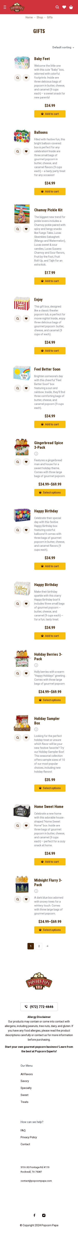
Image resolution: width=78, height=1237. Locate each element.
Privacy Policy (29, 1137)
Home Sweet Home (48, 806)
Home (29, 17)
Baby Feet (42, 58)
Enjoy (38, 299)
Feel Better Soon (47, 369)
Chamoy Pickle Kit (48, 210)
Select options (52, 492)
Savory (25, 1081)
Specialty (26, 1088)
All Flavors (27, 1074)
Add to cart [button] (52, 113)
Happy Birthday (46, 511)
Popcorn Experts (45, 1051)
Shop (40, 17)
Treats (24, 1101)
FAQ (23, 1130)
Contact (25, 1144)
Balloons (41, 132)
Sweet (24, 1094)
